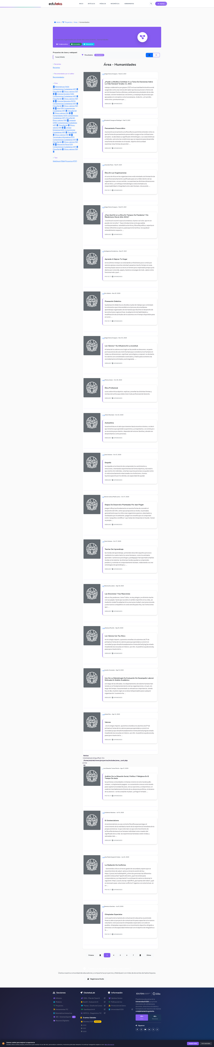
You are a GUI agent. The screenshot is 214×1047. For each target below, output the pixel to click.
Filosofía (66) (57, 91)
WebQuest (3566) (59, 161)
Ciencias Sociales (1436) (65, 94)
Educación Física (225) (65, 144)
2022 (84, 1025)
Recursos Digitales (62, 1021)
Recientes (56, 67)
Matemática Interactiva (63, 1013)
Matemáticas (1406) (62, 87)
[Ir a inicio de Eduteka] (55, 3)
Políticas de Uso (116, 1002)
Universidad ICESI (117, 1009)
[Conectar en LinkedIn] (149, 1029)
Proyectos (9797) (71, 161)
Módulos (59, 1002)
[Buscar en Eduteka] (151, 4)
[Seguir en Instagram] (141, 1029)
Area (75, 22)
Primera (91, 955)
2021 (84, 1028)
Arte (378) (60, 108)
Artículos (59, 998)
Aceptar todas (193, 1043)
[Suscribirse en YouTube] (145, 1029)
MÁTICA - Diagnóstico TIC (92, 1013)
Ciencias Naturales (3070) (66, 101)
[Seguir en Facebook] (137, 1029)
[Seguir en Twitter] (153, 1029)
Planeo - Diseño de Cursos (93, 1006)
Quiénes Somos (116, 998)
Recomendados (58, 77)
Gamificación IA (89, 1009)
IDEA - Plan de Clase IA (92, 998)
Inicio (58, 22)
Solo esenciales (205, 1043)
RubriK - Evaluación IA (90, 1002)
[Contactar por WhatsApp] (157, 1029)
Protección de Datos (118, 1006)
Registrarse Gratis (97, 979)
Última (149, 955)
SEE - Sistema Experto (65, 1017)
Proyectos (68, 22)
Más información (109, 1044)
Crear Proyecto (121, 979)
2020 (84, 1031)
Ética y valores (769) (62, 113)
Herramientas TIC (62, 1009)
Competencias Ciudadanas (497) (64, 89)
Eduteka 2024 (91, 1021)
